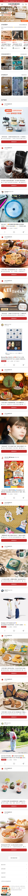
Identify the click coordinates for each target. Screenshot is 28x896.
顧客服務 (3, 868)
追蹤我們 (3, 873)
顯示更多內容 (14, 858)
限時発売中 (14, 141)
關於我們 (3, 864)
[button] (8, 20)
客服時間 (3, 877)
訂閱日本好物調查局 (6, 881)
